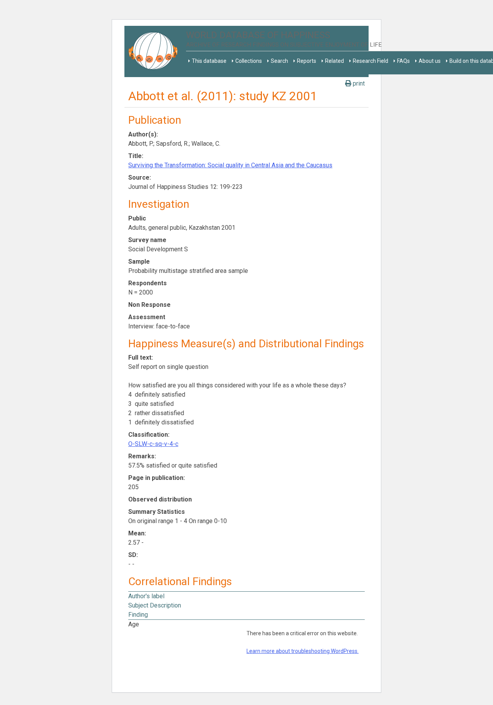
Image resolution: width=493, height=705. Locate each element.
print (358, 83)
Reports (306, 61)
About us (430, 61)
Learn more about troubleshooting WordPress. (302, 651)
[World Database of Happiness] (155, 51)
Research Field (370, 61)
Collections (248, 61)
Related (334, 61)
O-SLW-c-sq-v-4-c (153, 444)
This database (209, 61)
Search (279, 61)
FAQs (403, 61)
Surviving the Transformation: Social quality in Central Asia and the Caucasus (230, 165)
